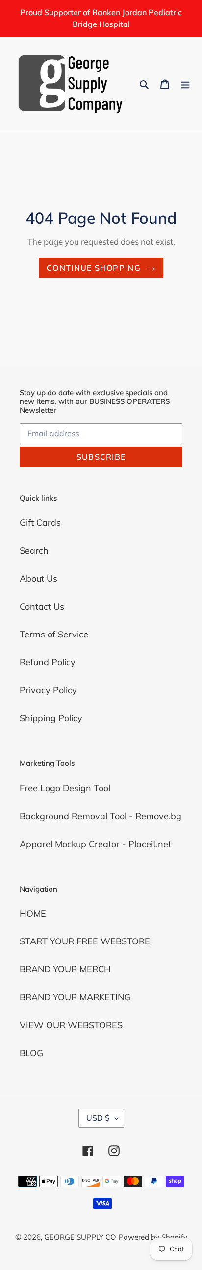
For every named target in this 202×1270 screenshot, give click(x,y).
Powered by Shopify (153, 1237)
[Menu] (185, 82)
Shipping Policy (51, 718)
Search (34, 550)
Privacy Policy (48, 690)
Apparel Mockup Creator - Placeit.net (95, 843)
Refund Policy (48, 662)
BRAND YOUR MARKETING (75, 997)
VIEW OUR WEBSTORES (71, 1025)
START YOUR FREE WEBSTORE (85, 941)
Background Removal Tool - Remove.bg (100, 816)
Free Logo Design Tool (65, 788)
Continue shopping (94, 268)
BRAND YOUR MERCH (65, 969)
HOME (33, 913)
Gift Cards (40, 522)
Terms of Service (54, 634)
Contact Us (42, 606)
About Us (38, 578)
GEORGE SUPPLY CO (80, 1237)
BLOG (31, 1052)
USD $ (98, 1118)
